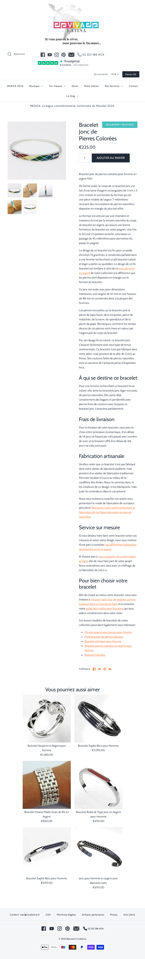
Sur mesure (57, 85)
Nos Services (114, 85)
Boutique (36, 85)
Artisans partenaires (93, 914)
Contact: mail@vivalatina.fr (25, 914)
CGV (48, 914)
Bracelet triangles (95, 655)
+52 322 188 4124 (92, 54)
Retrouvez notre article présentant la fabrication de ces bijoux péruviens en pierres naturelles (107, 512)
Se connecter (101, 74)
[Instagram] (56, 55)
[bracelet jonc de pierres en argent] (37, 151)
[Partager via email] (110, 669)
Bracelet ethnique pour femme (103, 641)
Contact (133, 85)
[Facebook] (43, 55)
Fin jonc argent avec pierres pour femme (108, 632)
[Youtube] (50, 55)
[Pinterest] (63, 55)
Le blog (72, 95)
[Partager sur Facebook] (94, 669)
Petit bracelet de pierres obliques (104, 637)
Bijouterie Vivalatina (76, 938)
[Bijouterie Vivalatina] (72, 6)
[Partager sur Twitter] (99, 669)
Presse (113, 914)
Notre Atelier (91, 85)
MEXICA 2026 (15, 85)
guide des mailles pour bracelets (105, 608)
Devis (75, 85)
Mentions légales (66, 914)
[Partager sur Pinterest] (104, 669)
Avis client (129, 914)
